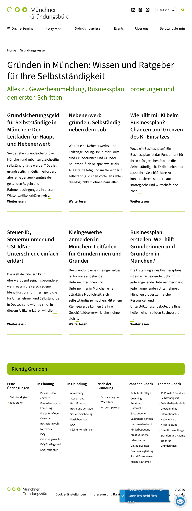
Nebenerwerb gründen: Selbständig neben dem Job (94, 122)
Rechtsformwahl (49, 424)
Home (11, 50)
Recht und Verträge (81, 409)
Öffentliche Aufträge (172, 430)
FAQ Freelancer (49, 450)
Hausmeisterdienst (141, 424)
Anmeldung (77, 393)
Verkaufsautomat (140, 462)
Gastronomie (138, 414)
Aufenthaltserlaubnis (173, 403)
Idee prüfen (16, 403)
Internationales (169, 414)
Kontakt (179, 494)
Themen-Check (169, 384)
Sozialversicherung (81, 414)
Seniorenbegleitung (141, 451)
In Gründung (77, 384)
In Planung (45, 384)
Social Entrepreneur (142, 456)
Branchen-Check (140, 384)
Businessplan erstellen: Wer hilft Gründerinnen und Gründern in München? (152, 246)
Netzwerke (46, 429)
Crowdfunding (169, 409)
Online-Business (139, 446)
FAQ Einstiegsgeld (50, 444)
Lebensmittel (138, 440)
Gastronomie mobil (141, 419)
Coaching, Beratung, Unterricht (136, 403)
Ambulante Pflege (140, 393)
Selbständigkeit (19, 397)
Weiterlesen (16, 201)
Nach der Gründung (105, 386)
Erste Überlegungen (18, 386)
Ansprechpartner (110, 408)
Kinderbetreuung (140, 430)
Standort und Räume (173, 436)
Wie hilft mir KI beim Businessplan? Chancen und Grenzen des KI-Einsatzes (156, 126)
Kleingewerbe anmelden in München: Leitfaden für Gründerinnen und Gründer (95, 246)
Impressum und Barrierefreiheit (112, 494)
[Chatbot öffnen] (180, 501)
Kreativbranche (139, 435)
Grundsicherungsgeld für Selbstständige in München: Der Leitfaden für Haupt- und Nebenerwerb (33, 129)
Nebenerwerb (168, 420)
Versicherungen (79, 420)
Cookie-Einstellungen (71, 494)
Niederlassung (169, 425)
